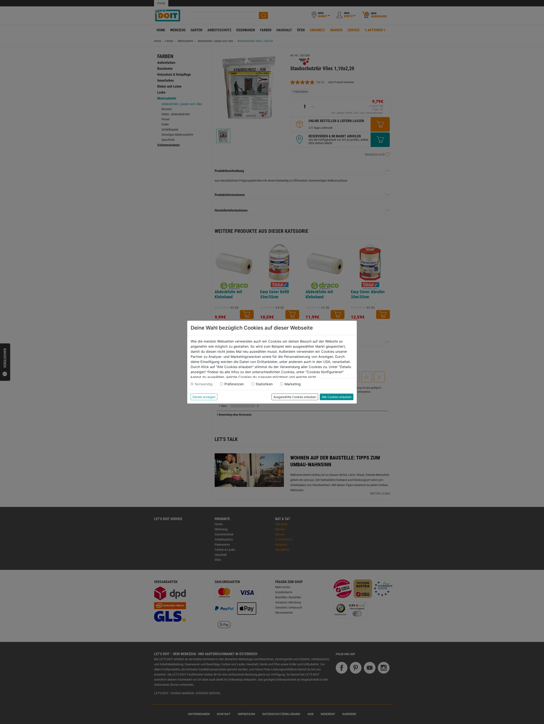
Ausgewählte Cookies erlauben (294, 397)
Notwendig (203, 384)
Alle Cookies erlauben (336, 397)
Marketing (293, 384)
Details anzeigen (204, 397)
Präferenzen (234, 384)
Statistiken (264, 384)
